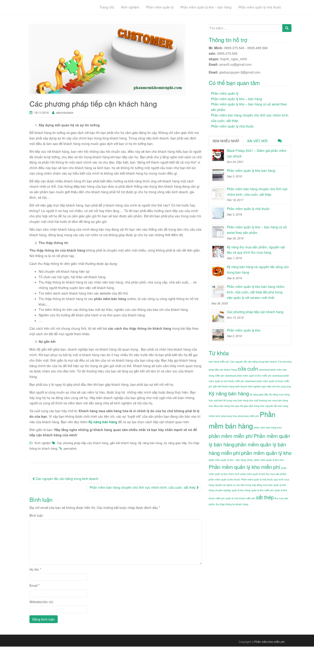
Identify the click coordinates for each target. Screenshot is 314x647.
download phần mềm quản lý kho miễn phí (248, 375)
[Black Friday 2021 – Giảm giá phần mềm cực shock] (218, 155)
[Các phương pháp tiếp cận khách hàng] (218, 316)
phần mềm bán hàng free (268, 427)
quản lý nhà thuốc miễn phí (240, 498)
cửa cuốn (248, 368)
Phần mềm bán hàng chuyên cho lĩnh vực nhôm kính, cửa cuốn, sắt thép (143, 487)
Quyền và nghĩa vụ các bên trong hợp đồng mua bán (244, 485)
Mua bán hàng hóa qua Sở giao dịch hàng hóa (239, 406)
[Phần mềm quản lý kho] (218, 334)
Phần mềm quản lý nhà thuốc (232, 126)
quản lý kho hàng (241, 490)
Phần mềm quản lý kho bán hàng (251, 170)
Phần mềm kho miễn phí (269, 642)
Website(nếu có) (41, 601)
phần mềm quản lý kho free (269, 460)
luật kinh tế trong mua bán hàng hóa (233, 400)
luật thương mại (262, 400)
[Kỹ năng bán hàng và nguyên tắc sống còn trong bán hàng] (218, 271)
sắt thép (265, 497)
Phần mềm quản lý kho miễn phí (244, 466)
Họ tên (35, 569)
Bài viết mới (257, 141)
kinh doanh (241, 386)
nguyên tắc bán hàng (276, 406)
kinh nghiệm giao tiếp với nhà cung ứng (269, 386)
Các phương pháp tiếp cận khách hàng (82, 443)
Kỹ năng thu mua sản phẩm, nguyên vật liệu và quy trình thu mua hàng (256, 250)
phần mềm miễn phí (231, 435)
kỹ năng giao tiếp (175, 443)
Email (34, 585)
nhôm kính (214, 416)
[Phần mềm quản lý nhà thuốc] (218, 213)
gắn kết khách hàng (123, 443)
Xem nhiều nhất (226, 141)
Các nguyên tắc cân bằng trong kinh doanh (66, 478)
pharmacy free (229, 416)
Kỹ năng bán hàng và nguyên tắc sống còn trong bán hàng (258, 269)
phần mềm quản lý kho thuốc (224, 479)
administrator (64, 112)
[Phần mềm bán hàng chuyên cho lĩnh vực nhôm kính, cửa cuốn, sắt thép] (218, 193)
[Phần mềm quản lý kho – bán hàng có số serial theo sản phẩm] (218, 231)
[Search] (286, 28)
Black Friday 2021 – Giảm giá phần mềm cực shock (256, 153)
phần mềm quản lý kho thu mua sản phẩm (263, 474)
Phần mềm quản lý (224, 93)
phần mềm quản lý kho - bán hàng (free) (231, 460)
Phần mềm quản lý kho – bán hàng (236, 98)
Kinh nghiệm (42, 443)
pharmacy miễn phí (248, 416)
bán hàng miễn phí (219, 361)
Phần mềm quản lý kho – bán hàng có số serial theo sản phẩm (257, 230)
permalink (70, 448)
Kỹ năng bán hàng (102, 422)
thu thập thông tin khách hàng (232, 504)
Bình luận (36, 515)
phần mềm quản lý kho (266, 452)
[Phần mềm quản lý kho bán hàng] (218, 175)
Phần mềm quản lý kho (243, 330)
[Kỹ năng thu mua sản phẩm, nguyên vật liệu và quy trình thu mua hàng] (218, 251)
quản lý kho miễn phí (262, 490)
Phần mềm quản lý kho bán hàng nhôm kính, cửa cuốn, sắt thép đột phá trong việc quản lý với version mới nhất (255, 292)
